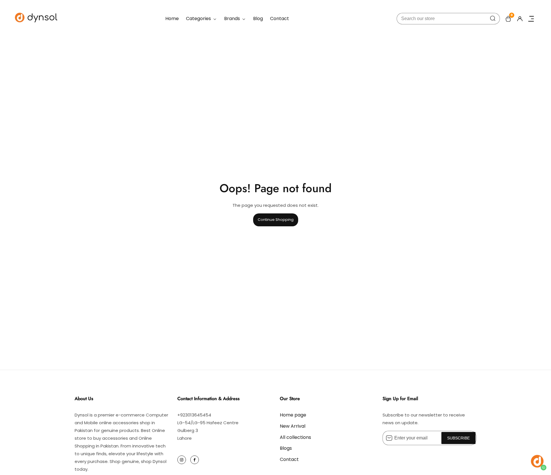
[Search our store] (493, 18)
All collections (295, 437)
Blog (258, 18)
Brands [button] (232, 18)
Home (172, 18)
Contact (279, 18)
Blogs (286, 448)
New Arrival (292, 426)
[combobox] (448, 18)
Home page (293, 415)
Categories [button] (199, 18)
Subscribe (458, 438)
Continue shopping (276, 219)
